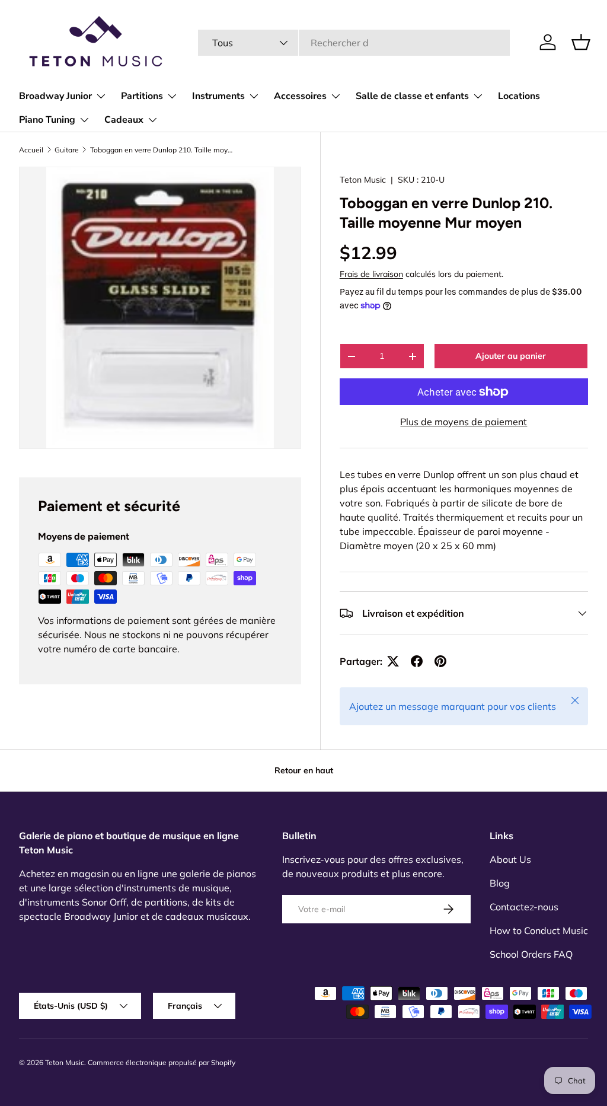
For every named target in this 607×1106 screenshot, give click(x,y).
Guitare (67, 149)
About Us (510, 859)
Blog (500, 883)
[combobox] (354, 43)
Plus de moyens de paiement (463, 422)
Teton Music (363, 179)
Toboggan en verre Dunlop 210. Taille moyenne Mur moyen (161, 149)
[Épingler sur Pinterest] (440, 661)
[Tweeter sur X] (393, 661)
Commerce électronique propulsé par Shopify (161, 1062)
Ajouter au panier (510, 355)
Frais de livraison (371, 274)
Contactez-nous (524, 907)
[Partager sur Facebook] (417, 661)
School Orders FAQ (531, 954)
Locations (519, 96)
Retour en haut (303, 770)
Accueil (31, 149)
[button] (581, 42)
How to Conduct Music (539, 930)
